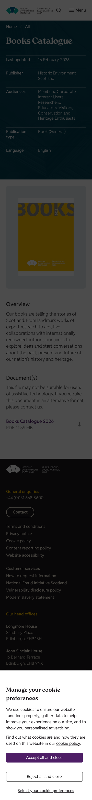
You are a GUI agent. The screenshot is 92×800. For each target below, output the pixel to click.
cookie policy (68, 743)
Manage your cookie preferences (33, 694)
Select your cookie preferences (46, 790)
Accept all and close (44, 757)
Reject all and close (44, 776)
